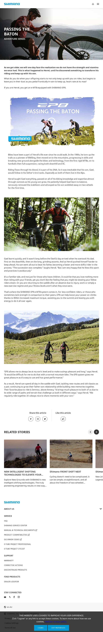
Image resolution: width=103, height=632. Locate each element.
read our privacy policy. (56, 621)
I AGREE (40, 628)
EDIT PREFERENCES (58, 628)
